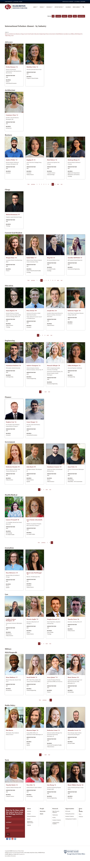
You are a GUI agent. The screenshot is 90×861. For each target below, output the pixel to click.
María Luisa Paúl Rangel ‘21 (34, 573)
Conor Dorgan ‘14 (32, 422)
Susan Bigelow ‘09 (11, 310)
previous (33, 184)
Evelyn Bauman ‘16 (12, 67)
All (53, 16)
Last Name (9, 822)
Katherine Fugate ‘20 (74, 310)
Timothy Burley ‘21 (12, 785)
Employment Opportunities (30, 822)
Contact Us (21, 854)
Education (37, 34)
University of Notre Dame (18, 851)
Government (52, 34)
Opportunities (59, 7)
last (61, 184)
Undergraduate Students (55, 823)
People (42, 7)
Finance (47, 34)
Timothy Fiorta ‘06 (73, 619)
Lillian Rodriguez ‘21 (74, 365)
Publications (55, 815)
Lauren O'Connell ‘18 (12, 520)
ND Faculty (67, 811)
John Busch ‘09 (31, 467)
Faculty (54, 817)
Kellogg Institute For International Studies (14, 852)
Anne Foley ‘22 (72, 467)
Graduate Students (56, 820)
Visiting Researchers (69, 813)
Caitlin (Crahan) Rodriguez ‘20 (11, 619)
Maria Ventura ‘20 (73, 677)
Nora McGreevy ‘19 (12, 573)
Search (83, 7)
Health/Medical (59, 34)
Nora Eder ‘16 (31, 785)
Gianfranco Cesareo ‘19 (54, 467)
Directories (42, 811)
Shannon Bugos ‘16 (32, 730)
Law (70, 34)
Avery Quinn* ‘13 (52, 677)
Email (7, 828)
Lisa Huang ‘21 (51, 785)
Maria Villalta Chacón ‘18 (75, 785)
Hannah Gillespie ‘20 (53, 365)
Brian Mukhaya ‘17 (12, 677)
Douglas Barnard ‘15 (53, 619)
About (35, 7)
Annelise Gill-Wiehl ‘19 (75, 257)
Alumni (41, 813)
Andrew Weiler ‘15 (11, 160)
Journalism (65, 34)
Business (18, 34)
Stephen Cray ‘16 (11, 422)
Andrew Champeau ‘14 (33, 365)
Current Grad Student (29, 34)
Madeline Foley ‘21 (32, 67)
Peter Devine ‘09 (32, 310)
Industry (64, 16)
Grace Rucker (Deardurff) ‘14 (34, 520)
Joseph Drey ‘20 (52, 310)
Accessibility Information (10, 856)
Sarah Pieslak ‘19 (32, 677)
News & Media (76, 7)
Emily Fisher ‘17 (31, 257)
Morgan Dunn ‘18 (11, 257)
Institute (29, 811)
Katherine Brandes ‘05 (13, 467)
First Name (9, 816)
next (58, 184)
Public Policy (8, 35)
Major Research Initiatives (55, 812)
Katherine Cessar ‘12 (53, 730)
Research (49, 7)
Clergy (22, 34)
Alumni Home (81, 16)
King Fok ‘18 (51, 257)
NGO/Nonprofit (78, 34)
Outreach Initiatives (31, 816)
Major (70, 16)
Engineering (42, 34)
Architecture (12, 34)
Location (58, 16)
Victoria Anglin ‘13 (32, 619)
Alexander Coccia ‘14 (74, 730)
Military (72, 34)
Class (75, 16)
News (80, 814)
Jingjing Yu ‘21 (31, 160)
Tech (12, 35)
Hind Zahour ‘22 (52, 160)
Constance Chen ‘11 (12, 115)
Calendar (68, 7)
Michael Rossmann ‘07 (13, 214)
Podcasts (81, 816)
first (28, 184)
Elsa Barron (9, 730)
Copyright (7, 851)
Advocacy (7, 34)
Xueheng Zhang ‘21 (74, 160)
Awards (28, 819)
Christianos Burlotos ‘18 (13, 365)
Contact (29, 813)
